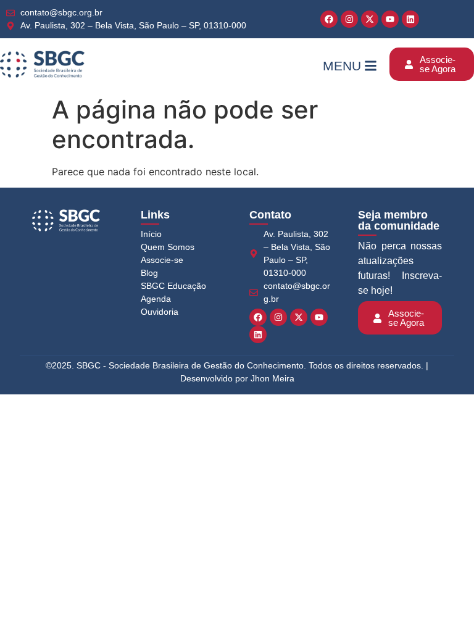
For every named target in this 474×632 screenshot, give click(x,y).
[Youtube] (390, 19)
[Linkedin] (410, 19)
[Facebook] (329, 19)
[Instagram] (349, 19)
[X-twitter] (369, 19)
